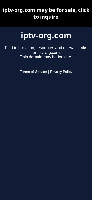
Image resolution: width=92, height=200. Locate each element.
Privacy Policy (61, 72)
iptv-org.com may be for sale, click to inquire (46, 13)
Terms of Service (33, 72)
